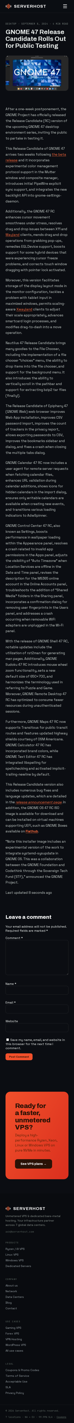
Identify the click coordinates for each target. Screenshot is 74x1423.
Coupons (61, 1417)
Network (11, 1291)
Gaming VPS (13, 1328)
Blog (9, 1302)
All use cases (14, 1350)
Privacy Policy (15, 1393)
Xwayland (24, 309)
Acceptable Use (16, 1381)
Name (11, 984)
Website (12, 1021)
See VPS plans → (34, 1163)
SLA (8, 1387)
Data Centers (15, 1297)
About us (12, 1285)
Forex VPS (12, 1333)
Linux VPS (12, 1254)
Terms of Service (17, 1376)
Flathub (32, 831)
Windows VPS (15, 1260)
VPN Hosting (14, 1339)
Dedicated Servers (18, 1266)
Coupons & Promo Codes (22, 1370)
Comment (14, 938)
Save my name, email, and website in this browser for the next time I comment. (35, 1044)
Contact (11, 1308)
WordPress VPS (16, 1345)
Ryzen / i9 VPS (15, 1249)
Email (11, 1002)
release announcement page (39, 802)
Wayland (13, 235)
